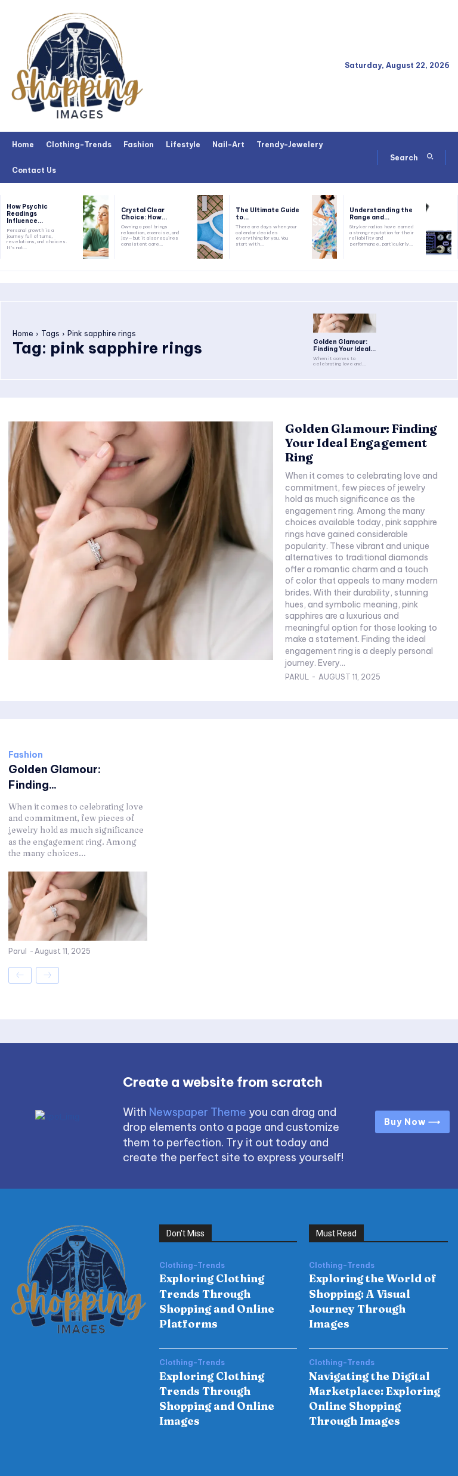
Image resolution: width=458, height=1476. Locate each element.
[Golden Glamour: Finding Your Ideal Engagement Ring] (344, 323)
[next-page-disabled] (47, 975)
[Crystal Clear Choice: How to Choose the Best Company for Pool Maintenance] (210, 227)
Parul (297, 676)
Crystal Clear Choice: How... (144, 213)
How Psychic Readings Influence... (27, 214)
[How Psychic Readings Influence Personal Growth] (96, 227)
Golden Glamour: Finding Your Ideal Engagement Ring (361, 442)
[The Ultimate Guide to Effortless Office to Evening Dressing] (325, 227)
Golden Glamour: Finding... (54, 776)
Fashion (25, 755)
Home (23, 333)
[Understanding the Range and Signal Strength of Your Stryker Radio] (438, 227)
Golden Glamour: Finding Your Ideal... (344, 345)
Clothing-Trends (192, 1265)
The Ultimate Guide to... (267, 213)
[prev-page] (20, 975)
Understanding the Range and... (381, 213)
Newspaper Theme (197, 1112)
